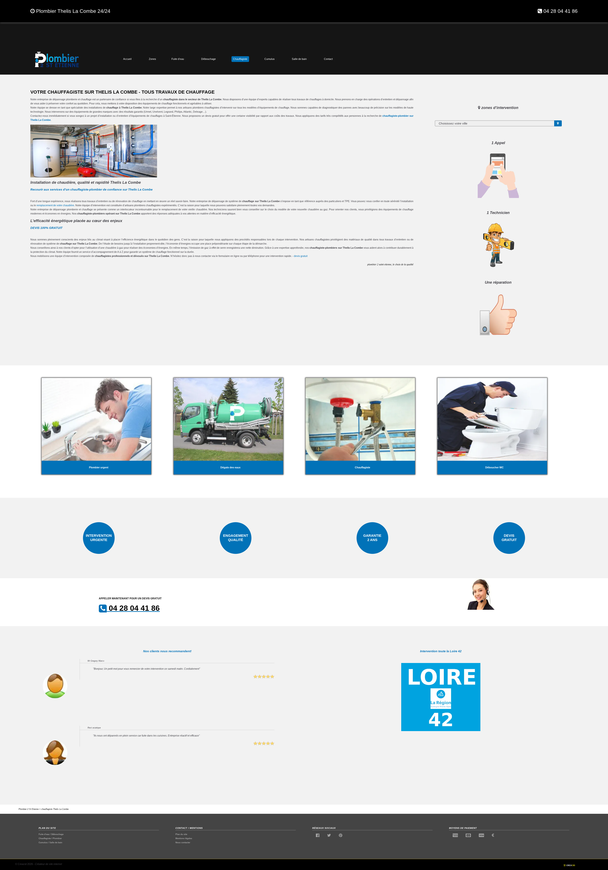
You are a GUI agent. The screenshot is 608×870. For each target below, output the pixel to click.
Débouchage (57, 834)
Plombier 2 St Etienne (29, 809)
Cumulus (43, 842)
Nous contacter (182, 842)
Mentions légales (183, 838)
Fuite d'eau (44, 834)
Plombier (57, 838)
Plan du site (181, 834)
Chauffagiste (45, 838)
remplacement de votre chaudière (55, 205)
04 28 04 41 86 (560, 11)
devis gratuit (300, 256)
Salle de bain (55, 842)
